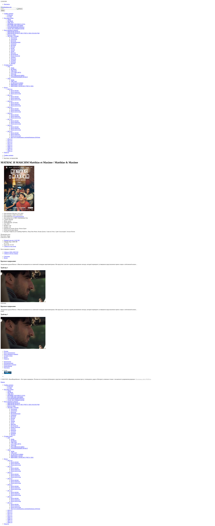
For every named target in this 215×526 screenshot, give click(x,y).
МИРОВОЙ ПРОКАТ (13, 31)
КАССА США (11, 34)
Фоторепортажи (8, 363)
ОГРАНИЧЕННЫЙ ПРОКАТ (15, 27)
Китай (12, 48)
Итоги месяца (15, 90)
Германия (13, 43)
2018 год (9, 113)
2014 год (9, 139)
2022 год (9, 89)
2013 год (9, 140)
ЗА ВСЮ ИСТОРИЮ (17, 83)
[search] (20, 9)
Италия (13, 46)
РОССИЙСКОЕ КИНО (17, 75)
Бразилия (13, 40)
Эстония (13, 60)
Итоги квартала (15, 92)
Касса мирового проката (11, 30)
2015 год (9, 131)
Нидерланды (14, 54)
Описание (7, 256)
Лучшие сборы (8, 65)
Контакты (7, 4)
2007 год (9, 149)
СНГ (8, 66)
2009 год (9, 146)
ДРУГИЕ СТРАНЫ (12, 36)
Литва (12, 51)
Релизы (6, 351)
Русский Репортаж (18, 216)
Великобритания (15, 42)
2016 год (9, 125)
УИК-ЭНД (10, 22)
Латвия (13, 50)
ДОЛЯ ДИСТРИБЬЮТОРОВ (15, 28)
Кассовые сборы (8, 18)
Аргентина (14, 39)
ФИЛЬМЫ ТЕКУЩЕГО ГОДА (16, 24)
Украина (13, 57)
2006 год (9, 151)
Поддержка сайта (140, 379)
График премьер (8, 13)
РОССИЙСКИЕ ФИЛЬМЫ (15, 25)
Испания (13, 45)
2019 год (9, 107)
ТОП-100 (13, 74)
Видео (6, 258)
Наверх (3, 382)
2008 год (9, 148)
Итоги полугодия (16, 93)
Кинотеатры (7, 361)
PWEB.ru (148, 379)
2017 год (9, 119)
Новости (6, 152)
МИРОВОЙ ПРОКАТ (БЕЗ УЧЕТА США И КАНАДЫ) (23, 33)
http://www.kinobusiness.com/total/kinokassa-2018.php (25, 137)
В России (10, 15)
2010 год (9, 145)
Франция (13, 59)
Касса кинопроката (9, 352)
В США (9, 16)
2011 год (9, 143)
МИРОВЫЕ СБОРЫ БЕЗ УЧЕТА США (22, 86)
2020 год (9, 101)
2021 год (9, 95)
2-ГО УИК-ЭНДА (16, 72)
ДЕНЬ (9, 19)
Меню (2, 10)
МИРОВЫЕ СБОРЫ (17, 84)
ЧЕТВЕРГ (10, 21)
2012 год (9, 142)
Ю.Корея (13, 62)
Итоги (6, 87)
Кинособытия (8, 366)
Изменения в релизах (10, 364)
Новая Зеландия (15, 56)
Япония (13, 63)
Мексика (13, 53)
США (9, 78)
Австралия (14, 37)
